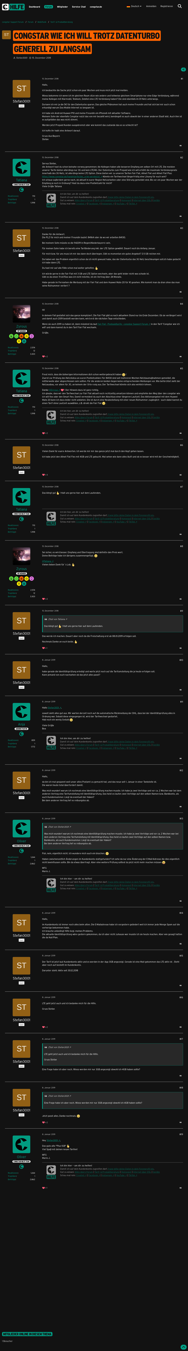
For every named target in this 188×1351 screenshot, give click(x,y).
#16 (181, 997)
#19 (181, 1134)
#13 (181, 818)
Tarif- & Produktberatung (107, 200)
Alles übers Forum (84, 200)
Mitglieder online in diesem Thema (27, 1334)
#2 (181, 157)
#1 (182, 78)
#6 (181, 445)
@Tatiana (46, 561)
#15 (181, 955)
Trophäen (12, 199)
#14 (181, 912)
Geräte (156, 200)
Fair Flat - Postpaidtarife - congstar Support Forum (123, 324)
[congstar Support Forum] (13, 6)
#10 (181, 660)
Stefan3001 (53, 707)
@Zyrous (53, 389)
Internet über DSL (142, 200)
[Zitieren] (180, 145)
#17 (181, 1038)
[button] (134, 6)
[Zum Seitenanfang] (184, 1347)
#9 (181, 610)
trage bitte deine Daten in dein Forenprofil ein (131, 197)
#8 (181, 546)
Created (80, 203)
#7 (181, 486)
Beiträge (12, 202)
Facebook (93, 203)
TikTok (132, 203)
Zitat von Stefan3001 (58, 826)
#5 (181, 368)
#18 (181, 1087)
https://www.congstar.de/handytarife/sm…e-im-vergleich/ (71, 176)
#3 (181, 228)
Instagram (107, 203)
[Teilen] (183, 69)
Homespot (126, 200)
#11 (181, 701)
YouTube (120, 203)
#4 (181, 303)
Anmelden (151, 6)
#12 (181, 770)
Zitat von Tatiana (56, 619)
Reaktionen (13, 196)
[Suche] (180, 6)
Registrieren (166, 6)
